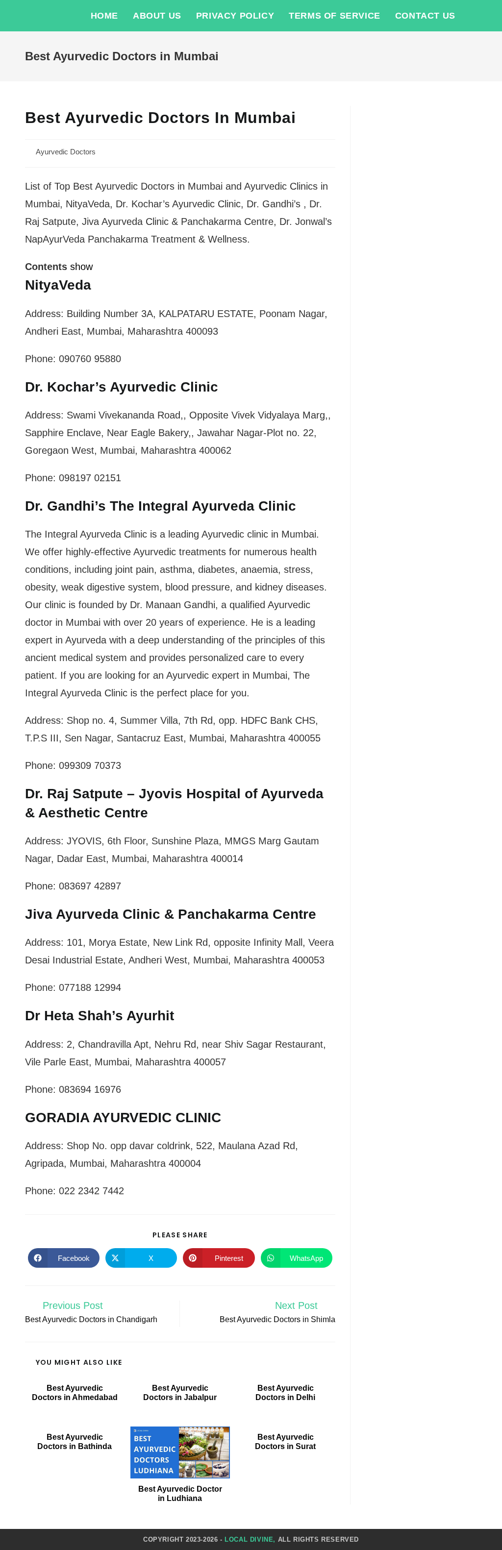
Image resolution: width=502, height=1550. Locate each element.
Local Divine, (250, 1539)
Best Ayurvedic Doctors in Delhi (285, 1393)
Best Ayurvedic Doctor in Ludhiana (180, 1493)
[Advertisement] (421, 253)
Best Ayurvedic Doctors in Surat (285, 1442)
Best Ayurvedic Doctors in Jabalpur (180, 1393)
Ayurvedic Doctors (66, 152)
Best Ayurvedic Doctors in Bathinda (74, 1442)
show (81, 266)
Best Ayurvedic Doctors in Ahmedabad (75, 1393)
